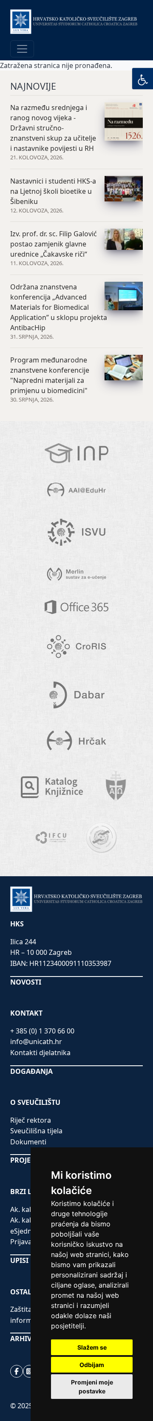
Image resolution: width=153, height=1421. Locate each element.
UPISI (19, 1260)
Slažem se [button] (92, 1347)
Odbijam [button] (91, 1364)
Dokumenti (28, 1141)
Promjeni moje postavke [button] (92, 1387)
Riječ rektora (30, 1120)
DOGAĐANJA (31, 1071)
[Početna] (74, 21)
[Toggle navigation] (22, 48)
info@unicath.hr (36, 1041)
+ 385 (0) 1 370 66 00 (42, 1031)
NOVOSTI (25, 982)
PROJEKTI (26, 1160)
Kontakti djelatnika (40, 1052)
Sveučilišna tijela (36, 1130)
